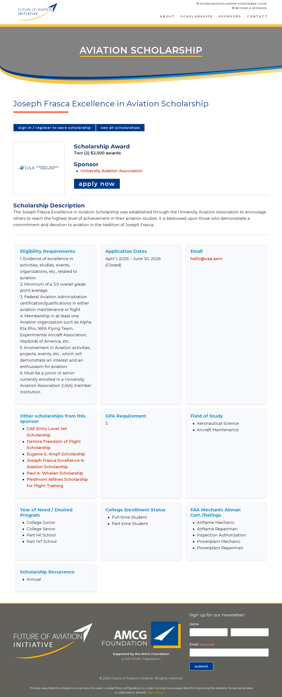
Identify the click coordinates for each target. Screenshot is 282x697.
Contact (257, 16)
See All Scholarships (120, 128)
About (167, 16)
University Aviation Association (111, 170)
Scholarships (196, 16)
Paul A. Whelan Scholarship (55, 473)
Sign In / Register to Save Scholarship (54, 128)
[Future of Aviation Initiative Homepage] (38, 19)
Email (201, 644)
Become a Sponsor (251, 8)
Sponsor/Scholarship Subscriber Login (233, 3)
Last (233, 640)
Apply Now (97, 183)
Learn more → (157, 692)
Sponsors (230, 16)
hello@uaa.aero (206, 258)
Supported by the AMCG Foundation (141, 654)
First (192, 640)
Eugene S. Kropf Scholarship (56, 454)
